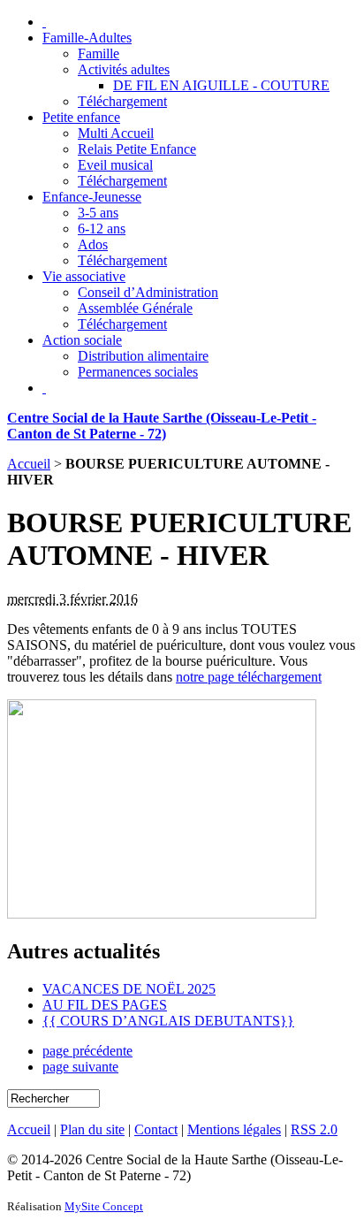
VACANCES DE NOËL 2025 (129, 988)
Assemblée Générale (135, 308)
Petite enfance (81, 117)
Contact (156, 1129)
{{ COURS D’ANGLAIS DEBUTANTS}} (168, 1020)
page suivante (80, 1066)
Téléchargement (122, 101)
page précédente (87, 1050)
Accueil (28, 463)
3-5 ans (98, 212)
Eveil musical (115, 164)
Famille (98, 53)
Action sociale (82, 339)
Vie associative (83, 276)
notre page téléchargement (249, 676)
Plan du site (92, 1129)
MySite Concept (103, 1206)
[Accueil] (44, 21)
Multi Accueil (116, 133)
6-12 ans (101, 228)
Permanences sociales (138, 371)
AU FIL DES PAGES (104, 1004)
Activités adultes (124, 69)
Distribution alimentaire (143, 355)
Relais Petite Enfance (137, 148)
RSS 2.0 (314, 1129)
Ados (93, 244)
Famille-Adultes (87, 37)
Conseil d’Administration (148, 292)
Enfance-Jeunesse (91, 196)
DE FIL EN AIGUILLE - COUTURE (221, 85)
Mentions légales (234, 1129)
